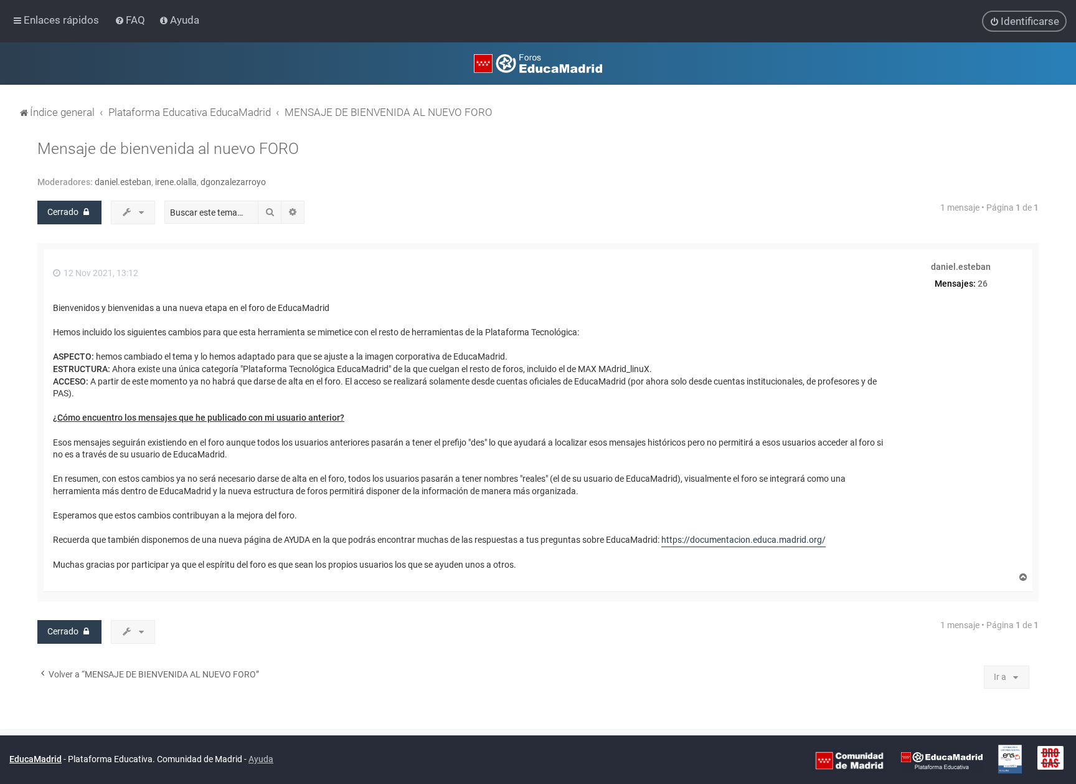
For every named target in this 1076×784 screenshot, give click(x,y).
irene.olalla (176, 182)
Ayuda (260, 759)
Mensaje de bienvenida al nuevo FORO (168, 149)
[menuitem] (131, 20)
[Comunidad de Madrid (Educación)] (849, 760)
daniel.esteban (123, 182)
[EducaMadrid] (942, 760)
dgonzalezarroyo (233, 182)
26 (983, 284)
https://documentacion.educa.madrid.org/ (743, 540)
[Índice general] (538, 63)
